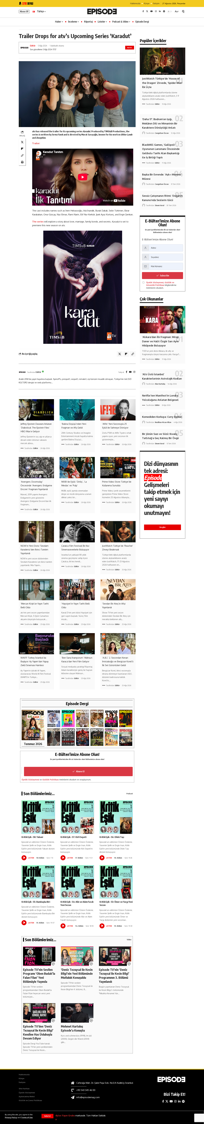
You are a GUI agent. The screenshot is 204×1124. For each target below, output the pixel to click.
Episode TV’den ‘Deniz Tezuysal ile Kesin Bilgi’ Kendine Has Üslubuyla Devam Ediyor (38, 1032)
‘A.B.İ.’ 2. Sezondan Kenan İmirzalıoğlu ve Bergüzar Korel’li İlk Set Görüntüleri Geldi (117, 661)
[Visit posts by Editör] (22, 372)
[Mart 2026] (125, 718)
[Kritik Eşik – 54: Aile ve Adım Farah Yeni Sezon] (77, 882)
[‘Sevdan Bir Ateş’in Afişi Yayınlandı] (118, 589)
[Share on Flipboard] (22, 148)
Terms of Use (27, 1117)
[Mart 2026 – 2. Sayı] (111, 718)
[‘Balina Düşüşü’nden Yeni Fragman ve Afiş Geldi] (77, 409)
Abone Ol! (24, 11)
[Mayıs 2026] (68, 718)
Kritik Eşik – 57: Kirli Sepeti (73, 837)
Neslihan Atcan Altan (163, 422)
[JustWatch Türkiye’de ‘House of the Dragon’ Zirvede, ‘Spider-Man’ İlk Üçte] (162, 61)
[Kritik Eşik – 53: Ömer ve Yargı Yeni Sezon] (116, 882)
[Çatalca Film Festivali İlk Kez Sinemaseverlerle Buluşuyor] (77, 531)
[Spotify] (164, 11)
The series (38, 221)
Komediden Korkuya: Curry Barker (162, 416)
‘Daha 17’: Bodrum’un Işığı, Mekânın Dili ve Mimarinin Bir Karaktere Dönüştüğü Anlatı (159, 123)
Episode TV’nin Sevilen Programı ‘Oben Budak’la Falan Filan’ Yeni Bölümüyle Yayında (39, 975)
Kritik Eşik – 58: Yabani (32, 837)
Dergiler (162, 527)
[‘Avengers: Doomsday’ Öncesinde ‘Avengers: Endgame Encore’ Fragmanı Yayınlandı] (36, 467)
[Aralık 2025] (82, 737)
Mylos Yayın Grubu (65, 1115)
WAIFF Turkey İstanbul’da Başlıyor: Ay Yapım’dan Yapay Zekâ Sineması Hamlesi (35, 661)
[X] (147, 11)
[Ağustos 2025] (111, 737)
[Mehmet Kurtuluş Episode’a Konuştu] (77, 1013)
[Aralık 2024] (125, 737)
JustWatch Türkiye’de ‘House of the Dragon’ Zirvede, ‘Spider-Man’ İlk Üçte (162, 83)
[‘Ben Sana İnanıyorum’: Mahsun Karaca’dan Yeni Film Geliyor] (77, 643)
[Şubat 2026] (53, 737)
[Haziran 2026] (53, 718)
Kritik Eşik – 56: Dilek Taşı (112, 837)
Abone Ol (80, 771)
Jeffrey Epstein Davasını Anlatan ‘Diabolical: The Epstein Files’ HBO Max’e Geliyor (36, 427)
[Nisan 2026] (97, 718)
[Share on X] (22, 142)
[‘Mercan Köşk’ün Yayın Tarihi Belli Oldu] (36, 589)
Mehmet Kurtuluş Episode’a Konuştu (73, 1028)
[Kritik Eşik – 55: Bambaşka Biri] (38, 882)
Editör (33, 45)
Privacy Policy (11, 1117)
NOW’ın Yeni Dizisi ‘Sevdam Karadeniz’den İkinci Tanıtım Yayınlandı (34, 549)
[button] (47, 1116)
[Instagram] (155, 11)
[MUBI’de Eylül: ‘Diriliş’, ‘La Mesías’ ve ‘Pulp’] (77, 467)
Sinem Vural (159, 205)
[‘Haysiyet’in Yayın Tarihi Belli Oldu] (77, 589)
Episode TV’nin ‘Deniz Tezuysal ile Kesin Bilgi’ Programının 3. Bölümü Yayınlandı (114, 975)
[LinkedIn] (159, 11)
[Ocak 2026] (68, 737)
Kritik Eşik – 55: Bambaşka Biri (36, 901)
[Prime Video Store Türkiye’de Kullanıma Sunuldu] (118, 467)
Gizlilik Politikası (50, 779)
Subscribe (164, 275)
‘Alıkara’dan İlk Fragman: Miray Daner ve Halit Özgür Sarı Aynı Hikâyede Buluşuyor (160, 341)
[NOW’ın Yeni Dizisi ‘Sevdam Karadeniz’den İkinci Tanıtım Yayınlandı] (36, 531)
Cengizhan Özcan (162, 133)
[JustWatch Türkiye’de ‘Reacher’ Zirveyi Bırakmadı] (118, 531)
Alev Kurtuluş (160, 384)
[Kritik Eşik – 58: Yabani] (38, 817)
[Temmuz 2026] (33, 725)
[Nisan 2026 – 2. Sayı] (82, 718)
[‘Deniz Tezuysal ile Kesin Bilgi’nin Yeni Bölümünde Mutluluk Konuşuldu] (77, 956)
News (129, 48)
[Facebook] (143, 11)
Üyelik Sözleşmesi (30, 779)
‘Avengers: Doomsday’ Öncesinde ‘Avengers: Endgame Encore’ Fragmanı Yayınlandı (36, 485)
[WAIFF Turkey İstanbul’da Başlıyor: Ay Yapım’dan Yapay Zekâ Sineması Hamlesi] (36, 643)
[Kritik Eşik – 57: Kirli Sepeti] (77, 817)
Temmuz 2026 (33, 744)
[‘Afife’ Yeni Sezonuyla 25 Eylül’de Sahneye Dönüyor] (118, 409)
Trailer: (36, 143)
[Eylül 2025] (97, 737)
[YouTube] (151, 11)
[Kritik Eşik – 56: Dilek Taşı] (116, 817)
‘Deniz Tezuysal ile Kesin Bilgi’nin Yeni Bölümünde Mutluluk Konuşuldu (77, 973)
